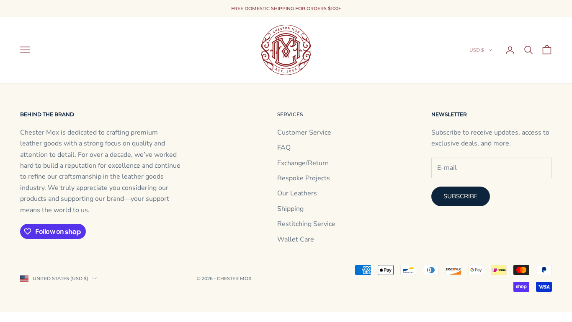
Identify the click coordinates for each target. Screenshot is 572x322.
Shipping (290, 208)
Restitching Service (306, 224)
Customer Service (304, 132)
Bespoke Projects (303, 178)
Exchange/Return (303, 163)
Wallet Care (295, 239)
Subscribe (460, 196)
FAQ (284, 147)
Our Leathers (297, 193)
